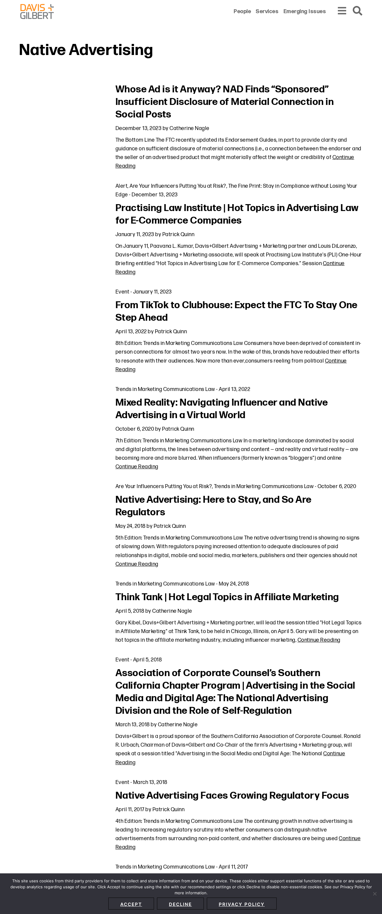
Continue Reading (136, 467)
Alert (121, 186)
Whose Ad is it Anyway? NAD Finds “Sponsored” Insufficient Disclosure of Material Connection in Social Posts (224, 102)
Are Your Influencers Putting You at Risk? (178, 186)
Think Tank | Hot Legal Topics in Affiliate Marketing (227, 597)
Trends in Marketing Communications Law (165, 389)
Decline (180, 904)
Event (122, 292)
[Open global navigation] (342, 11)
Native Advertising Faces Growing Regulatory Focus (232, 796)
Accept (131, 904)
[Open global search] (358, 11)
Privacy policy (242, 904)
